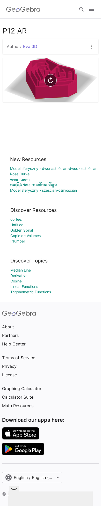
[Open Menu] (92, 9)
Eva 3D (30, 46)
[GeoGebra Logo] (23, 9)
